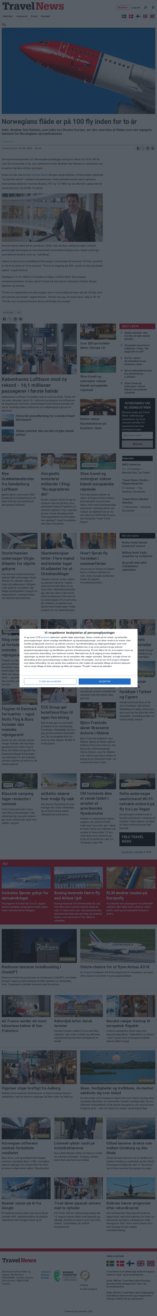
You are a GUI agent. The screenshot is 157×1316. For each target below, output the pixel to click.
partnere (45, 637)
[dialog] (78, 658)
